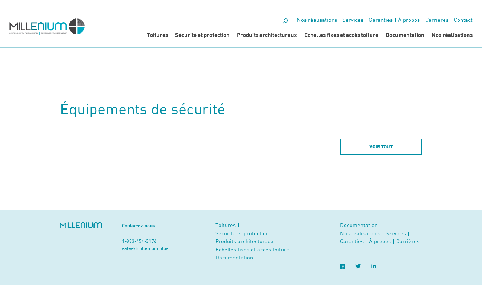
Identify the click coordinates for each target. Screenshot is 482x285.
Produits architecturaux (267, 34)
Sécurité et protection (202, 34)
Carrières (436, 19)
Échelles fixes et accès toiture (341, 34)
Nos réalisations (452, 34)
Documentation (405, 34)
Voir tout (381, 146)
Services (352, 19)
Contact (463, 19)
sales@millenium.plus (145, 248)
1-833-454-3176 (139, 241)
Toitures (157, 34)
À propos (409, 19)
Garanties (381, 19)
